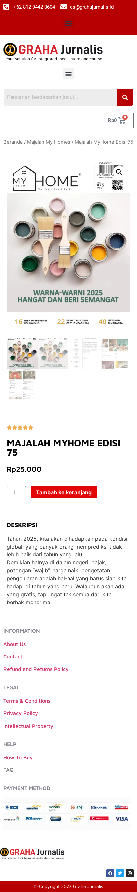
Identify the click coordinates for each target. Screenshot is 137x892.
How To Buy (18, 757)
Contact (12, 656)
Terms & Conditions (26, 701)
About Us (14, 644)
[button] (68, 23)
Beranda (13, 142)
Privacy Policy (20, 713)
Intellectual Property (28, 726)
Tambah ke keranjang (64, 492)
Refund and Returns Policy (35, 669)
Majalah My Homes (48, 142)
